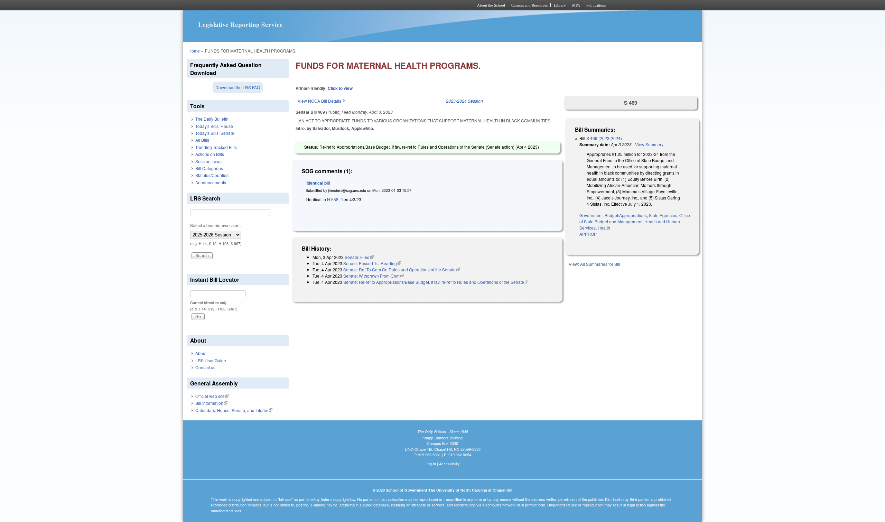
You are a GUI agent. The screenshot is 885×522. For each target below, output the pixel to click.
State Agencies (663, 215)
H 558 (332, 199)
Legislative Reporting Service (240, 24)
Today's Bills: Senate (214, 133)
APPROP (588, 234)
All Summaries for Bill (600, 264)
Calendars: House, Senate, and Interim (233, 410)
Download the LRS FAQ (237, 87)
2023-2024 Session (464, 101)
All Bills (202, 140)
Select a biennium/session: (215, 225)
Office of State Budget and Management (634, 218)
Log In (431, 463)
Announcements (210, 182)
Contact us (205, 367)
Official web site (212, 396)
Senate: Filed (359, 257)
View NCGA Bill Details (321, 101)
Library (560, 5)
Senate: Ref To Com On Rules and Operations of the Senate (401, 269)
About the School (491, 5)
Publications (596, 5)
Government (591, 215)
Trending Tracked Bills (216, 147)
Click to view (340, 88)
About (200, 353)
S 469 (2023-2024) (604, 138)
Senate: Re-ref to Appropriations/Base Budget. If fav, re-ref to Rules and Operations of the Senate (435, 282)
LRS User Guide (210, 360)
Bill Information (211, 403)
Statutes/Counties (212, 175)
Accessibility (449, 463)
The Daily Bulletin (212, 119)
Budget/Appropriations (626, 215)
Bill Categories (209, 168)
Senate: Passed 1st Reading (372, 263)
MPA (576, 5)
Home (194, 51)
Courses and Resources (529, 5)
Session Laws (208, 161)
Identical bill (318, 183)
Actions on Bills (209, 154)
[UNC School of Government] (351, 5)
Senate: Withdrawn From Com (373, 276)
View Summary (649, 144)
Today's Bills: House (214, 126)
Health (604, 228)
